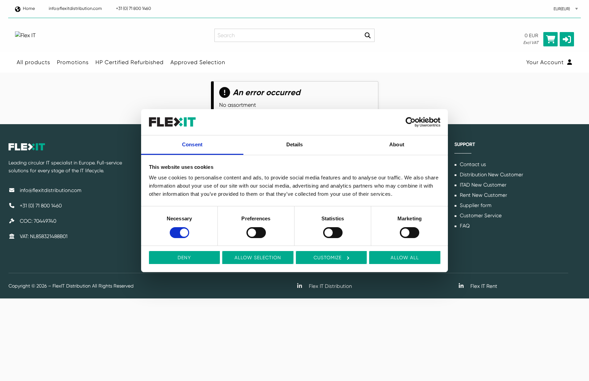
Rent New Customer (482, 195)
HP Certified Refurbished (129, 62)
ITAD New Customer (482, 185)
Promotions (73, 62)
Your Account (545, 62)
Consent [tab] (192, 144)
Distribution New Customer (490, 175)
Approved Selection (197, 62)
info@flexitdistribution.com (75, 8)
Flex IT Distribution (329, 286)
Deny (184, 257)
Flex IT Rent (483, 286)
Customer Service (480, 216)
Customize (328, 257)
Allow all (405, 257)
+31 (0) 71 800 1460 (133, 8)
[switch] (256, 232)
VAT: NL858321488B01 (42, 236)
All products (33, 62)
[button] (567, 39)
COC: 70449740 (37, 221)
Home (29, 8)
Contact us (472, 164)
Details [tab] (294, 144)
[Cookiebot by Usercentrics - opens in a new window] (410, 122)
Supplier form (475, 205)
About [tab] (396, 144)
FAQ (464, 226)
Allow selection (258, 257)
